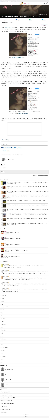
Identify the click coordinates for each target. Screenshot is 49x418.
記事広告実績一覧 (4, 412)
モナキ (6, 384)
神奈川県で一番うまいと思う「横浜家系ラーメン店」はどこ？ (16, 250)
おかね (2, 304)
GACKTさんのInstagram (17, 57)
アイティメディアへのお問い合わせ (7, 403)
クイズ (2, 309)
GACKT (3, 147)
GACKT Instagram (6, 150)
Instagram (8, 147)
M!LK (6, 374)
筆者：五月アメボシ (10, 159)
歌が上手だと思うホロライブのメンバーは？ (12, 238)
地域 (1, 344)
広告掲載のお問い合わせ (5, 409)
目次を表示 (44, 25)
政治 (1, 353)
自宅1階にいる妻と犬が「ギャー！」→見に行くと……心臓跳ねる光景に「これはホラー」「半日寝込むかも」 (27, 205)
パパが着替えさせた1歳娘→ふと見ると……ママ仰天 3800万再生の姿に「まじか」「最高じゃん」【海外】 (27, 214)
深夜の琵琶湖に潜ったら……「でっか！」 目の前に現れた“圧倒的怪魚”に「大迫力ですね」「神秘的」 (26, 200)
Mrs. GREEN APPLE (9, 369)
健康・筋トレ (3, 338)
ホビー (2, 327)
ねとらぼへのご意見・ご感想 (6, 394)
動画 (12, 147)
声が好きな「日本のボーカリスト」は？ (11, 232)
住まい (2, 336)
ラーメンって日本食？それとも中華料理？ (12, 244)
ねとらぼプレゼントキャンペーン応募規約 (8, 397)
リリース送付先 (3, 406)
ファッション (3, 324)
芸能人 (15, 147)
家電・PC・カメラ (4, 347)
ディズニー (3, 318)
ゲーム (2, 315)
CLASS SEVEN (8, 379)
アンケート (2, 228)
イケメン (20, 147)
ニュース (2, 321)
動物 (1, 341)
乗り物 (2, 333)
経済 (1, 359)
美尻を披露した (9, 27)
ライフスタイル (3, 330)
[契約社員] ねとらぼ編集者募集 (6, 400)
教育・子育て (3, 356)
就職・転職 (3, 350)
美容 (1, 362)
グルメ (2, 312)
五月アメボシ (5, 139)
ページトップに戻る (24, 416)
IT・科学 (2, 298)
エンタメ (4, 167)
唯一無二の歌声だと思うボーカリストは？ (12, 256)
